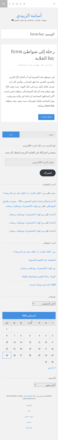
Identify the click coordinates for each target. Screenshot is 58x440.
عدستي (29, 422)
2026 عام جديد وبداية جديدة (43, 284)
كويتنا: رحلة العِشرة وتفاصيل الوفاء (39, 276)
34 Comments (23, 65)
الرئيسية (29, 405)
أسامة (35, 65)
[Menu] (54, 3)
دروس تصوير (29, 416)
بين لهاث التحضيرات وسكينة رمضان (23, 206)
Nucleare (28, 396)
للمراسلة (29, 428)
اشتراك (48, 173)
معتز (53, 193)
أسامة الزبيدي (29, 15)
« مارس (52, 367)
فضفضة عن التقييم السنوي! (42, 259)
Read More (47, 117)
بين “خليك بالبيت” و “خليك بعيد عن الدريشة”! (24, 193)
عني (29, 411)
